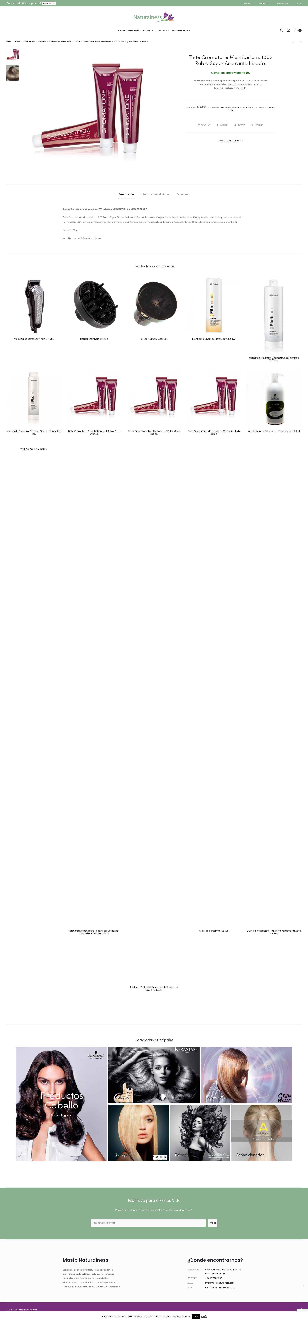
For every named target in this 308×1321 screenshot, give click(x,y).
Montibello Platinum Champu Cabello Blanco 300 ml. (34, 432)
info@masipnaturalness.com (219, 1283)
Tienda (18, 41)
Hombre (254, 107)
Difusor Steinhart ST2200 (94, 338)
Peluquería (134, 30)
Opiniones (183, 194)
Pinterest (259, 125)
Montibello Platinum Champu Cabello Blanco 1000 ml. (274, 359)
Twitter (242, 125)
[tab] (126, 194)
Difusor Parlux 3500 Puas (154, 338)
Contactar (282, 3)
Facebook (224, 125)
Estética (148, 30)
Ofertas (246, 3)
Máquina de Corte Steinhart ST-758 (34, 338)
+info (204, 1316)
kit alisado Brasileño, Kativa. (214, 930)
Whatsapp (206, 125)
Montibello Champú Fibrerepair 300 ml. (214, 338)
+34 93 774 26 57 (213, 1278)
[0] (296, 30)
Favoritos (264, 3)
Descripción (126, 194)
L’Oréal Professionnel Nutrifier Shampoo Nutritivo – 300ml (274, 932)
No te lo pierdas (181, 30)
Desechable (162, 30)
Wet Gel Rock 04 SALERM (34, 449)
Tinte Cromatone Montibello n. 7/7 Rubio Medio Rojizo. (214, 432)
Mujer (261, 107)
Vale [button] (196, 1316)
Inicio (121, 30)
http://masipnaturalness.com (220, 1287)
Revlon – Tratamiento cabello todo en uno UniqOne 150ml (154, 989)
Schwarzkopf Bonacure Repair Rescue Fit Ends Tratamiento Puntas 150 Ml (94, 932)
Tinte (77, 41)
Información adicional (155, 194)
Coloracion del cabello (60, 41)
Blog (299, 3)
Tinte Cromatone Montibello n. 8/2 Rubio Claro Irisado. (154, 432)
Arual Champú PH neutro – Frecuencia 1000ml (274, 431)
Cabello (42, 41)
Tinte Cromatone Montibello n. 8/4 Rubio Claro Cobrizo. (94, 432)
